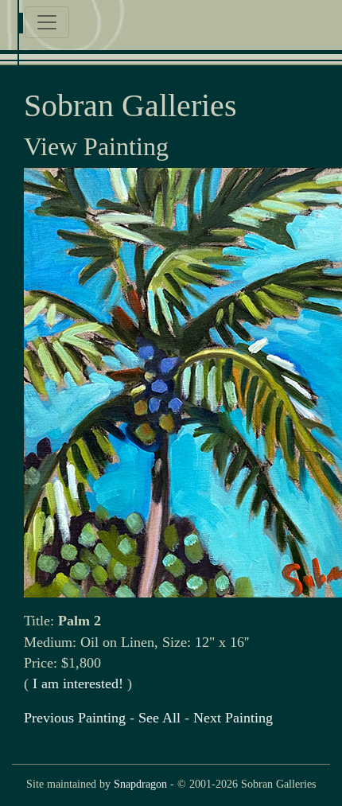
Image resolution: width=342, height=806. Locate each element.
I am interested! (78, 683)
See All (159, 718)
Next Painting (233, 718)
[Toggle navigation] (47, 22)
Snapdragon (140, 783)
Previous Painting (75, 718)
